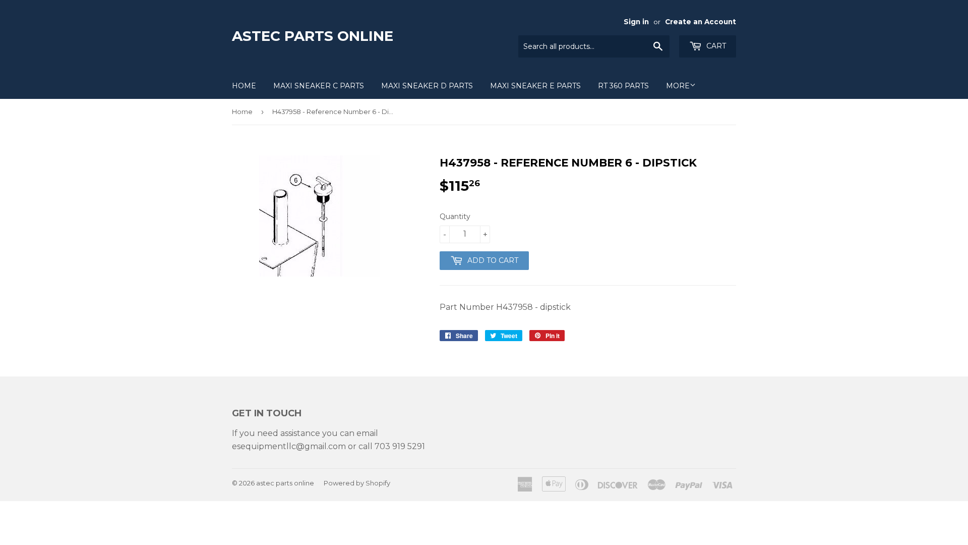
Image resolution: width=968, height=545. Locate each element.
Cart (715, 45)
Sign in (636, 22)
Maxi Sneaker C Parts (318, 85)
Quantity (455, 216)
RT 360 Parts (623, 85)
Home (244, 85)
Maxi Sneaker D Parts (427, 85)
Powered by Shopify (357, 483)
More (678, 85)
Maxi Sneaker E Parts (535, 85)
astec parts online (312, 35)
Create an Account (700, 22)
